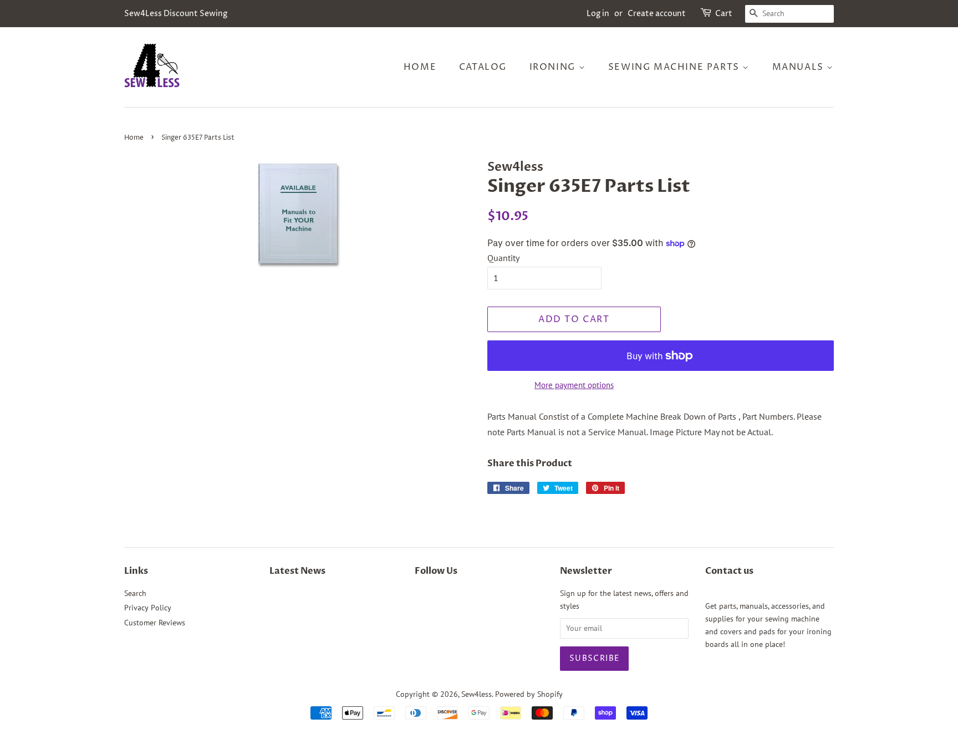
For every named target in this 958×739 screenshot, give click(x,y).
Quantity (503, 257)
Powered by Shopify (529, 694)
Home (420, 67)
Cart (723, 13)
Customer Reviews (154, 623)
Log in (598, 13)
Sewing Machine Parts (675, 67)
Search (135, 593)
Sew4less (476, 694)
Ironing (554, 67)
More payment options (574, 385)
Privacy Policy (147, 608)
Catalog (483, 67)
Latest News (297, 571)
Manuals (799, 67)
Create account (657, 13)
